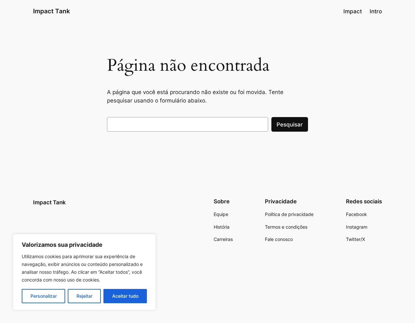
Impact (352, 11)
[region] (84, 272)
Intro (376, 11)
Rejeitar (84, 296)
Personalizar (43, 296)
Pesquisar (290, 124)
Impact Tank (51, 11)
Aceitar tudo (125, 296)
